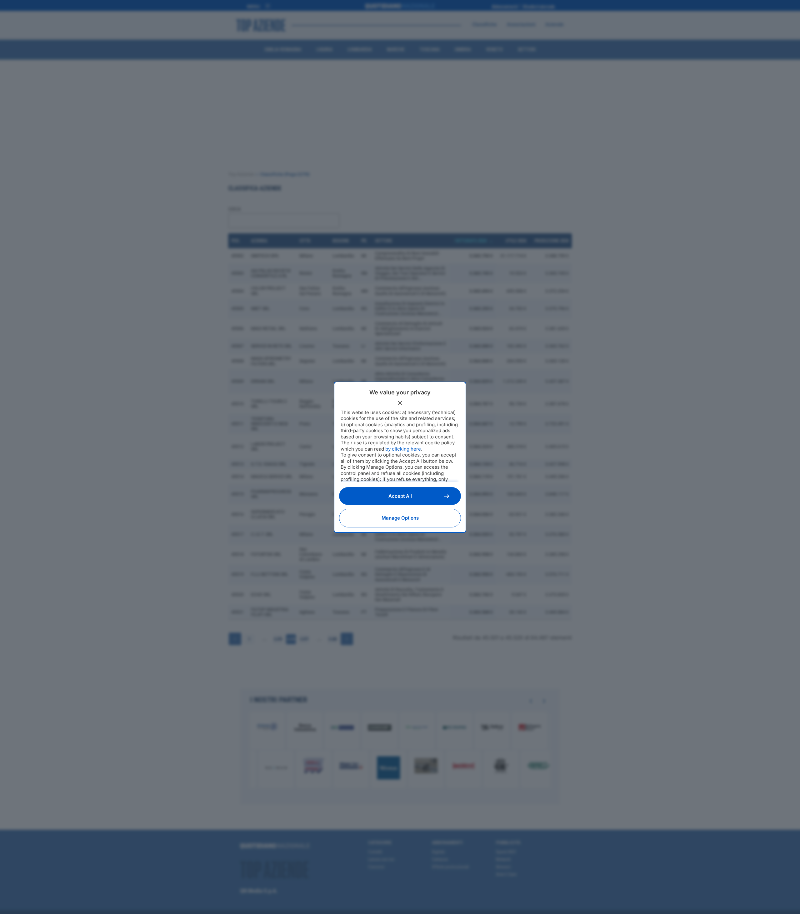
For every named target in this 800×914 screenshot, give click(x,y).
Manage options (400, 518)
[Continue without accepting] (400, 402)
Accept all (400, 496)
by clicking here (403, 449)
